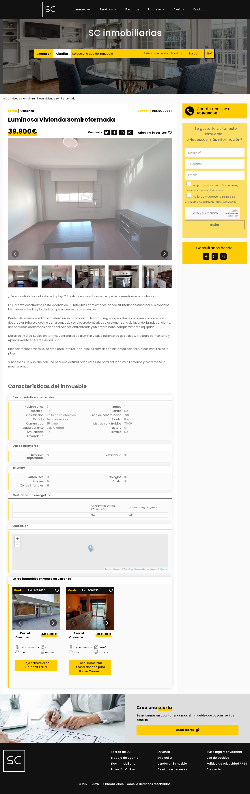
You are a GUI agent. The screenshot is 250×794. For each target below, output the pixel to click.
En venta (163, 752)
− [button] (17, 544)
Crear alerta (185, 730)
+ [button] (17, 538)
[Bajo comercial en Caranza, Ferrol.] (36, 612)
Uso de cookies (217, 758)
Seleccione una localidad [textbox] (161, 53)
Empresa (154, 9)
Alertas (178, 9)
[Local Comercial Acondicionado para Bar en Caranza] (90, 612)
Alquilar (62, 53)
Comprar (44, 53)
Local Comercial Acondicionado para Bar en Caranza (90, 667)
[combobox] (162, 53)
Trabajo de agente (124, 758)
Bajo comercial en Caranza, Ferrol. (36, 665)
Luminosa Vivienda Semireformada (53, 98)
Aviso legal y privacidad (224, 752)
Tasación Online (123, 769)
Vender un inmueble (172, 763)
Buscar (194, 53)
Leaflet (108, 568)
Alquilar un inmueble (172, 769)
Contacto (200, 9)
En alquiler (164, 758)
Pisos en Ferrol (21, 98)
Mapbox (163, 568)
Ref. (209, 53)
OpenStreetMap (131, 568)
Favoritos (132, 9)
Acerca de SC (121, 752)
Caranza (64, 579)
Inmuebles (83, 9)
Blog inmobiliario (123, 763)
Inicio (6, 98)
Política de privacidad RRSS (226, 763)
